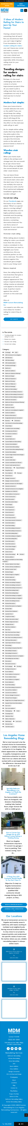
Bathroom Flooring (10, 381)
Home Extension (9, 512)
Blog (14, 1085)
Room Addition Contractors (12, 674)
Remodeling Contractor (11, 653)
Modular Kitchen (9, 624)
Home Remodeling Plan (11, 538)
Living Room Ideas (9, 616)
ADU (16, 352)
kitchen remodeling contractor (13, 585)
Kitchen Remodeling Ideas (11, 593)
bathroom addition (10, 370)
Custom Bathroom (10, 439)
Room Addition (9, 671)
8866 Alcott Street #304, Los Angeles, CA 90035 (14, 952)
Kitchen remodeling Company (12, 582)
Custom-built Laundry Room (12, 465)
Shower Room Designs (11, 698)
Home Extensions (9, 515)
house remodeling (9, 549)
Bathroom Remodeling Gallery (14, 1099)
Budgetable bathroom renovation (13, 418)
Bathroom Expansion (10, 378)
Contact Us (14, 1088)
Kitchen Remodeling (10, 579)
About (14, 1080)
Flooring (19, 473)
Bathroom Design (9, 376)
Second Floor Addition (11, 690)
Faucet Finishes (20, 467)
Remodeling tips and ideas (11, 658)
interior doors (8, 551)
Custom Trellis (8, 457)
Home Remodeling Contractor (12, 528)
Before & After (14, 1096)
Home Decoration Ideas (11, 502)
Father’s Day (8, 467)
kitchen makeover (9, 577)
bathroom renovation (10, 399)
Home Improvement (10, 517)
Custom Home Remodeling (12, 447)
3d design (7, 352)
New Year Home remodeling (12, 635)
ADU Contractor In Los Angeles (13, 355)
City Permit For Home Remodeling (13, 423)
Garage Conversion (10, 478)
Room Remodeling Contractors (13, 687)
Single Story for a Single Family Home (14, 700)
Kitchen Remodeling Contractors (13, 587)
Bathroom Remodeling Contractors (14, 394)
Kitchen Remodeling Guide (11, 590)
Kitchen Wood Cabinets (11, 611)
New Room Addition (10, 627)
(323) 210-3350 (14, 957)
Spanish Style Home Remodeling (13, 703)
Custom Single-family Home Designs (14, 454)
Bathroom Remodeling (10, 389)
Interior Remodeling (10, 554)
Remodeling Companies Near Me (13, 648)
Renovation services (10, 663)
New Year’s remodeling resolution (13, 637)
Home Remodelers (9, 523)
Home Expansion (9, 507)
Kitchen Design (9, 572)
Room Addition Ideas (10, 677)
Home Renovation (9, 541)
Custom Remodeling (10, 452)
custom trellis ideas (10, 460)
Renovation (8, 661)
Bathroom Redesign (10, 386)
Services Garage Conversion (12, 695)
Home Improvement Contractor (13, 520)
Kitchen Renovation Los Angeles (13, 606)
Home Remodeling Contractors (13, 530)
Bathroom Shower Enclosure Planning (14, 402)
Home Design (8, 504)
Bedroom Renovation (10, 415)
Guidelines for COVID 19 (11, 491)
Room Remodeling (9, 684)
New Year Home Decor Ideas (12, 632)
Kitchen (22, 554)
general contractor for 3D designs (13, 483)
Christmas (17, 420)
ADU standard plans (10, 363)
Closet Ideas (8, 426)
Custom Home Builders (11, 444)
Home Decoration (9, 499)
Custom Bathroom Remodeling (13, 441)
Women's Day (8, 724)
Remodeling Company (10, 650)
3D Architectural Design (7, 4)
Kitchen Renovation (10, 603)
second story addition (10, 692)
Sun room (7, 705)
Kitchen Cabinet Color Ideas (12, 564)
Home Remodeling (9, 525)
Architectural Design (10, 365)
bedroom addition (9, 412)
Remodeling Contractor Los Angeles (14, 656)
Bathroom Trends (9, 407)
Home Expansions (9, 509)
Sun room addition (10, 708)
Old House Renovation (10, 640)
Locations (14, 1083)
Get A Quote (14, 319)
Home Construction (10, 496)
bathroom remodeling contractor (13, 391)
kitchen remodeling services (12, 600)
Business (7, 420)
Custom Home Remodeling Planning (14, 449)
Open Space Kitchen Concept (12, 642)
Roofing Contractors (10, 669)
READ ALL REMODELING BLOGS (13, 904)
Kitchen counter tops (10, 569)
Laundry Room (9, 614)
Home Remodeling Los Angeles (13, 536)
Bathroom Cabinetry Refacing (12, 373)
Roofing (19, 666)
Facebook (12, 201)
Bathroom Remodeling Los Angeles (14, 397)
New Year (7, 629)
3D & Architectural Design (14, 1074)
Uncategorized (9, 713)
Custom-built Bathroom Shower (13, 462)
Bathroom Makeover (10, 384)
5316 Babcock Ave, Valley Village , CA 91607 (14, 989)
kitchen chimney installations (12, 566)
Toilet (18, 711)
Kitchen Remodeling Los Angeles (13, 595)
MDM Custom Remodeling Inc (13, 304)
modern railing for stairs (13, 46)
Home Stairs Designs (10, 546)
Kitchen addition (9, 557)
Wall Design (8, 721)
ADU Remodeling (9, 360)
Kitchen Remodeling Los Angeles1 (13, 598)
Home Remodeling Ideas (11, 533)
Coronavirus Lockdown (11, 433)
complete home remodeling (12, 428)
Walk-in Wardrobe (9, 718)
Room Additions (9, 682)
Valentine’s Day (9, 716)
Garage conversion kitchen (12, 481)
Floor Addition (8, 473)
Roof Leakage (8, 666)
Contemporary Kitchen (11, 431)
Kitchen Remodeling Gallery (14, 1102)
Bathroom (7, 368)
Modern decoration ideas (11, 619)
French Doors (8, 475)
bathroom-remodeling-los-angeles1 (14, 410)
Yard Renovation (9, 726)
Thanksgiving (8, 711)
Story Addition (14, 1069)
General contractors (10, 486)
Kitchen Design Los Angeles (12, 574)
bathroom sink (9, 405)
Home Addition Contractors (12, 494)
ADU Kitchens (8, 357)
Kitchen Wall (8, 608)
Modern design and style (11, 621)
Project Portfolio (14, 1094)
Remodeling (8, 645)
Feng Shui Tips (8, 470)
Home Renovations (10, 543)
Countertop (8, 436)
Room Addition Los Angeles (12, 679)
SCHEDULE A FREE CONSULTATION (14, 909)
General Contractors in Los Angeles (14, 488)
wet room (18, 721)
